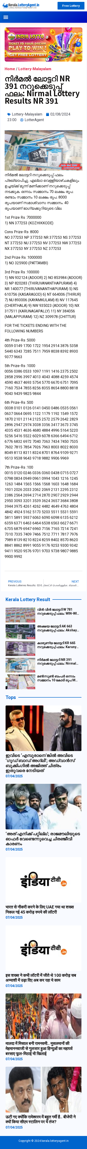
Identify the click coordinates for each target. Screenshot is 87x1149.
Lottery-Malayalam (34, 69)
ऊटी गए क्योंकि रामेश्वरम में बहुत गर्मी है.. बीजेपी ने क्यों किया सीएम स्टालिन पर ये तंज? (41, 1119)
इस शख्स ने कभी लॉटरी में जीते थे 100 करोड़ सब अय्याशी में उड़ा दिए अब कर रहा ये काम (41, 978)
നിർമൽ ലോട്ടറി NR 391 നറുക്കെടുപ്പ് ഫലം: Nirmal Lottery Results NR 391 (56, 662)
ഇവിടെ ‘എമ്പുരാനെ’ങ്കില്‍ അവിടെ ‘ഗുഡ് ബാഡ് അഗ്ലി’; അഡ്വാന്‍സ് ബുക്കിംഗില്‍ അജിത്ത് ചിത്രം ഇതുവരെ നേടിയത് (40, 763)
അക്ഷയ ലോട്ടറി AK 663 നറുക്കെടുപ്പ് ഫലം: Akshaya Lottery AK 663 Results (58, 628)
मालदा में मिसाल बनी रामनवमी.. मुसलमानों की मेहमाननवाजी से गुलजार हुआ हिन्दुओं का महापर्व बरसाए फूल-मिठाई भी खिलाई (39, 1048)
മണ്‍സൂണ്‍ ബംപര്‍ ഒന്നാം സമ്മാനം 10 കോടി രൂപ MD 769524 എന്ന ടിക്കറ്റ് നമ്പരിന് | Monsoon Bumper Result (58, 678)
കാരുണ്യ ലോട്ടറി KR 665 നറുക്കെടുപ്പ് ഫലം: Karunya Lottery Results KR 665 (57, 645)
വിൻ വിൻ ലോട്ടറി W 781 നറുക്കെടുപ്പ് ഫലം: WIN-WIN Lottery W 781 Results (58, 612)
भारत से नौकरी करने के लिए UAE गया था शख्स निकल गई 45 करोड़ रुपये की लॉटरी (40, 909)
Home (10, 69)
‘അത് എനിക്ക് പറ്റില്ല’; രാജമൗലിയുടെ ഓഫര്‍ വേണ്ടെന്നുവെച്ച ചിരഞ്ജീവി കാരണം (43, 838)
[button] (6, 17)
